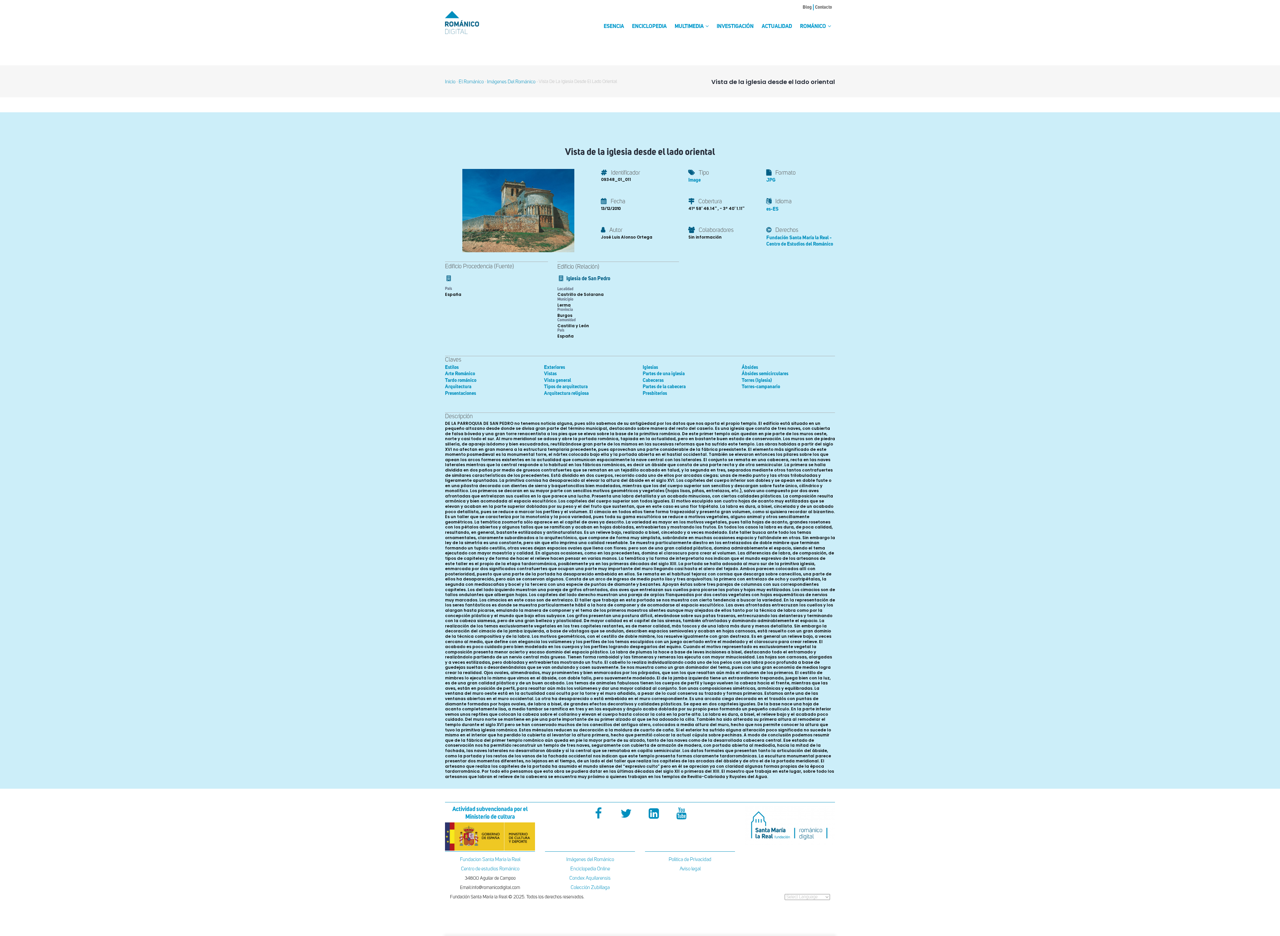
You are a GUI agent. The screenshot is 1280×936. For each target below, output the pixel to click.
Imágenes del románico (511, 81)
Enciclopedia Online (590, 868)
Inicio (450, 81)
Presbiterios (655, 393)
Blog (807, 7)
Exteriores (554, 367)
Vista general (557, 380)
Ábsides (750, 367)
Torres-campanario (761, 386)
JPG (770, 180)
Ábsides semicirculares (765, 373)
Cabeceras (653, 380)
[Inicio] (473, 22)
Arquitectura (458, 386)
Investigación (735, 26)
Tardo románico (460, 380)
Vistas (550, 373)
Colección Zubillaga (590, 887)
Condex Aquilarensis (590, 878)
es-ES (772, 209)
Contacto (823, 7)
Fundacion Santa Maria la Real (490, 859)
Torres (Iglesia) (757, 380)
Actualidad (777, 26)
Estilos (452, 367)
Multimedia (690, 26)
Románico (813, 26)
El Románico (471, 81)
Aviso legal (690, 868)
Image (694, 180)
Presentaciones (460, 393)
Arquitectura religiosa (566, 393)
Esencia (614, 26)
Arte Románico (460, 373)
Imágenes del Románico (590, 859)
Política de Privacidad (690, 859)
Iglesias (650, 367)
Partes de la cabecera (664, 386)
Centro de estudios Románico (490, 868)
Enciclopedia (649, 26)
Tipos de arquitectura (566, 386)
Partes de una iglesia (664, 373)
